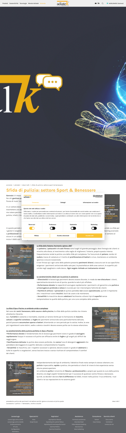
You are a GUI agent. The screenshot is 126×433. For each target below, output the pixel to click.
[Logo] (63, 3)
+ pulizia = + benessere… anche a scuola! (27, 403)
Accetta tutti (89, 235)
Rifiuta (36, 235)
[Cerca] (102, 3)
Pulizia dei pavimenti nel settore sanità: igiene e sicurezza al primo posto (39, 401)
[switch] (52, 228)
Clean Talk (25, 185)
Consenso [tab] (35, 202)
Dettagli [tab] (63, 202)
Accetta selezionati (63, 235)
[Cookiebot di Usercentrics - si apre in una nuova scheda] (94, 196)
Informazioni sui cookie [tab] (90, 202)
